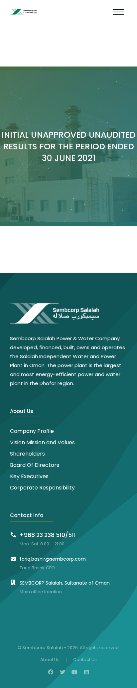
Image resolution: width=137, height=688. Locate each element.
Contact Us (85, 660)
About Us (50, 660)
